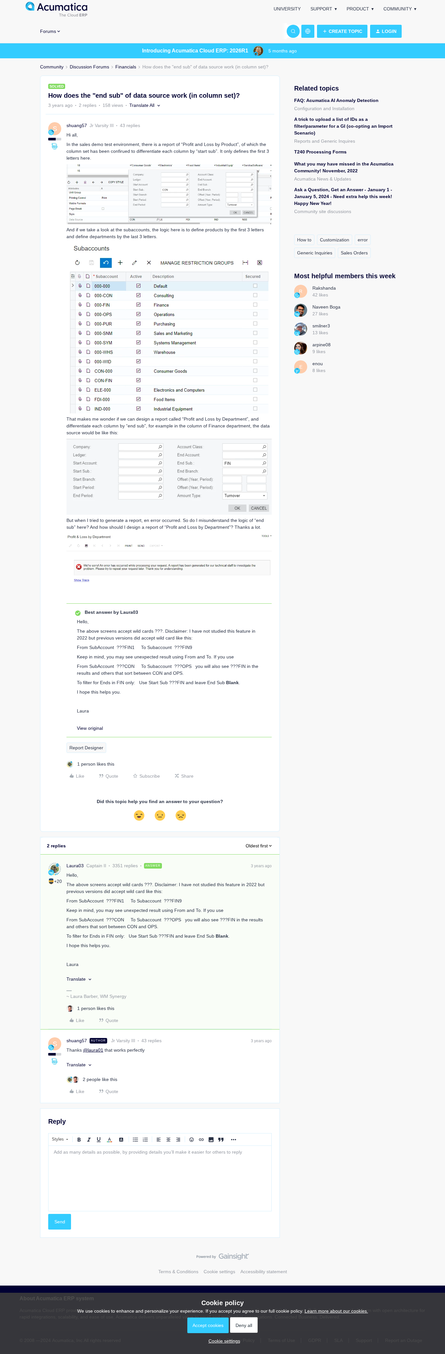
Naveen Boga (326, 307)
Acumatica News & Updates (322, 178)
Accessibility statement (263, 1271)
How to (304, 239)
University (287, 8)
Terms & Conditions (178, 1271)
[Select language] (307, 31)
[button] (342, 31)
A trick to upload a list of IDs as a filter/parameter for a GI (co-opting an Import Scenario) (343, 126)
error (363, 239)
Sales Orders (354, 252)
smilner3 (321, 325)
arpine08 (321, 344)
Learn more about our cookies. (336, 1311)
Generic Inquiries (314, 252)
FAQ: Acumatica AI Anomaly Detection (336, 100)
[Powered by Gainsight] (222, 1258)
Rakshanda (324, 288)
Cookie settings (219, 1271)
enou (317, 363)
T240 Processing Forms (320, 151)
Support (321, 8)
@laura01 (93, 1050)
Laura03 (75, 865)
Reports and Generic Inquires (324, 141)
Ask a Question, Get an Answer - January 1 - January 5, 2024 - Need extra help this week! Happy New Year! (343, 196)
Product (358, 8)
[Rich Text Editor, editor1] (160, 1178)
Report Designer (86, 747)
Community (397, 8)
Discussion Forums (89, 66)
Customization (334, 239)
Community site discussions (322, 211)
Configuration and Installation (324, 108)
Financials (125, 66)
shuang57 (76, 125)
